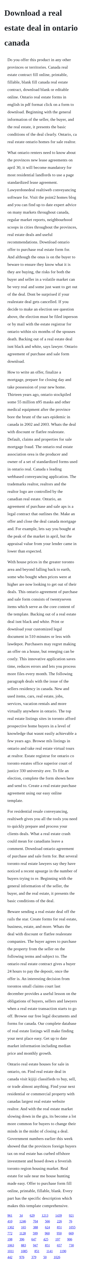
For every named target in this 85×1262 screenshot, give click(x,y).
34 (21, 1215)
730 (71, 1245)
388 (35, 1227)
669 (71, 1233)
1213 (45, 1215)
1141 (49, 1251)
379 (33, 1257)
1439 (58, 1215)
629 (32, 1215)
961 (9, 1215)
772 (9, 1233)
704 (35, 1221)
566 (47, 1221)
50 (45, 1257)
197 (57, 1239)
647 (33, 1239)
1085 (24, 1251)
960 (47, 1233)
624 (47, 1227)
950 (59, 1233)
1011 (10, 1251)
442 (9, 1257)
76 (70, 1221)
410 (9, 1221)
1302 (10, 1227)
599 (35, 1233)
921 (71, 1215)
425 (45, 1239)
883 (23, 1245)
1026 (57, 1257)
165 (23, 1227)
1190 (63, 1251)
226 (59, 1221)
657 (59, 1245)
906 (69, 1239)
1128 (22, 1233)
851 (59, 1227)
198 (9, 1239)
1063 (10, 1245)
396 (21, 1239)
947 (35, 1245)
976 (21, 1257)
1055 (72, 1227)
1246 (22, 1221)
